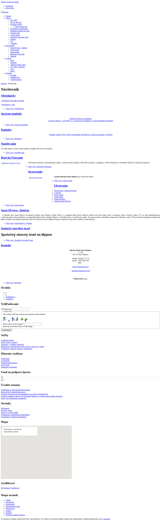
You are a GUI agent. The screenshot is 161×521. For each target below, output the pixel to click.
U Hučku (57, 193)
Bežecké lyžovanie (17, 54)
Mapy (12, 71)
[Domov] (4, 12)
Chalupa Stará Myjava (62, 201)
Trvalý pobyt (15, 35)
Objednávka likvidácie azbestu (12, 101)
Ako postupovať (21, 27)
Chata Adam (58, 195)
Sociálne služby (16, 25)
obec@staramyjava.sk (80, 267)
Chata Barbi (58, 197)
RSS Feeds (10, 8)
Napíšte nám (15, 77)
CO (11, 41)
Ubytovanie (14, 50)
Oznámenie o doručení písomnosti (13, 417)
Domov (8, 16)
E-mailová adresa (7, 340)
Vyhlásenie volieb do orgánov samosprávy (16, 349)
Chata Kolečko (59, 199)
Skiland (13, 56)
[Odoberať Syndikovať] (10, 488)
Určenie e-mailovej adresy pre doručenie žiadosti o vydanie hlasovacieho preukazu (31, 396)
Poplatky (6, 129)
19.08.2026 (5, 359)
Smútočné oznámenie (9, 367)
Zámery (13, 39)
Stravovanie (14, 52)
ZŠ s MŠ (13, 20)
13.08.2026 (5, 361)
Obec (12, 61)
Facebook (9, 6)
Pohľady (13, 63)
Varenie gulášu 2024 (18, 65)
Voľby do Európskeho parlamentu (13, 398)
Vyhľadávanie (6, 309)
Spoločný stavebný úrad (19, 37)
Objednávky (8, 95)
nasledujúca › (10, 297)
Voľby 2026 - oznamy (9, 342)
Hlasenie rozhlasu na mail (19, 31)
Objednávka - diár (8, 105)
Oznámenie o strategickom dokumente (15, 415)
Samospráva (10, 504)
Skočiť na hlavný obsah (10, 2)
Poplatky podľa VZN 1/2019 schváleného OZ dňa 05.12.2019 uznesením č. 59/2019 (80, 135)
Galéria (8, 58)
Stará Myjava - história (18, 48)
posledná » (10, 299)
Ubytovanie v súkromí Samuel (65, 191)
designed (106, 519)
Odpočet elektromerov (9, 363)
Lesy (12, 69)
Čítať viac (15, 109)
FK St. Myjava (15, 22)
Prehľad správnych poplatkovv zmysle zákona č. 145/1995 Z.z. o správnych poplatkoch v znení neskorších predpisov (80, 120)
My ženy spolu (6, 410)
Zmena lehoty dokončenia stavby (13, 392)
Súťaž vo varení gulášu (9, 413)
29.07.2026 (5, 365)
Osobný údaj (15, 33)
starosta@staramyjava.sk (81, 271)
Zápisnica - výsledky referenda (12, 344)
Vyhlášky (13, 44)
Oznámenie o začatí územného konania (15, 390)
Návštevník (10, 46)
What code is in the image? (13, 324)
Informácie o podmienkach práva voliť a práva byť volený (22, 347)
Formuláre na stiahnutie (19, 29)
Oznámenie (5, 408)
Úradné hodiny (16, 80)
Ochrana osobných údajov (15, 515)
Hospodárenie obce (13, 506)
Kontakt (9, 73)
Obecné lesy (10, 509)
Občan (8, 18)
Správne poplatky (11, 113)
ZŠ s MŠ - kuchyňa (17, 67)
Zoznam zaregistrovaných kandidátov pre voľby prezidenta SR (24, 394)
